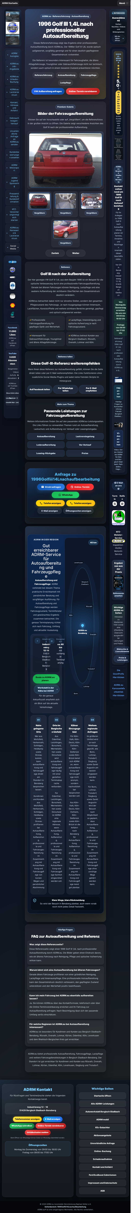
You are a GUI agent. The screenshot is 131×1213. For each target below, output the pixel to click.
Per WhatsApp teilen (65, 389)
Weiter (75, 253)
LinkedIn (8, 402)
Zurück (55, 253)
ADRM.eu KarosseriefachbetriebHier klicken (118, 690)
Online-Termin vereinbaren (83, 91)
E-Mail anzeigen (52, 1119)
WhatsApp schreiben (22, 1125)
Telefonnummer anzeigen (27, 1119)
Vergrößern (39, 213)
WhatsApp (8, 398)
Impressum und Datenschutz (102, 1183)
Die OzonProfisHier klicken (118, 673)
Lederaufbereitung (46, 445)
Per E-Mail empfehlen (91, 389)
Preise (85, 453)
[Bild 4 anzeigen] (65, 229)
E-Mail (12, 402)
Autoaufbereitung (46, 436)
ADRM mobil (102, 1119)
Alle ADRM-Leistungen (102, 1103)
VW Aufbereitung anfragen (48, 91)
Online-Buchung (102, 1151)
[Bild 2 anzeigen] (65, 201)
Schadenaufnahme (102, 1159)
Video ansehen (118, 439)
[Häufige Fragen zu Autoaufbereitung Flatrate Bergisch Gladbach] (118, 380)
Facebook (12, 398)
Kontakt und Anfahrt (102, 1167)
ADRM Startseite (10, 3)
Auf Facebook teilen (40, 389)
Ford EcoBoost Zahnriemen (102, 1175)
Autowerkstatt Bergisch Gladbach (102, 1111)
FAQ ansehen (118, 392)
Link (17, 402)
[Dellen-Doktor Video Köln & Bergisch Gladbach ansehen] (118, 425)
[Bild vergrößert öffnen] (65, 160)
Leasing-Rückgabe (46, 453)
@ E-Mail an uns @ (118, 486)
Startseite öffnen (102, 1095)
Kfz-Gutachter (102, 1127)
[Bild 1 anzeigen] (39, 201)
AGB (102, 1191)
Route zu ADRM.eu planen (46, 679)
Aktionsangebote (102, 1135)
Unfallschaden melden (37, 1132)
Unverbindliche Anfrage (102, 1143)
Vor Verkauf (85, 445)
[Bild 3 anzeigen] (91, 201)
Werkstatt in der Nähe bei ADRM (48, 689)
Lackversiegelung (85, 436)
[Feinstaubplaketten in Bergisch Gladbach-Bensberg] (118, 517)
